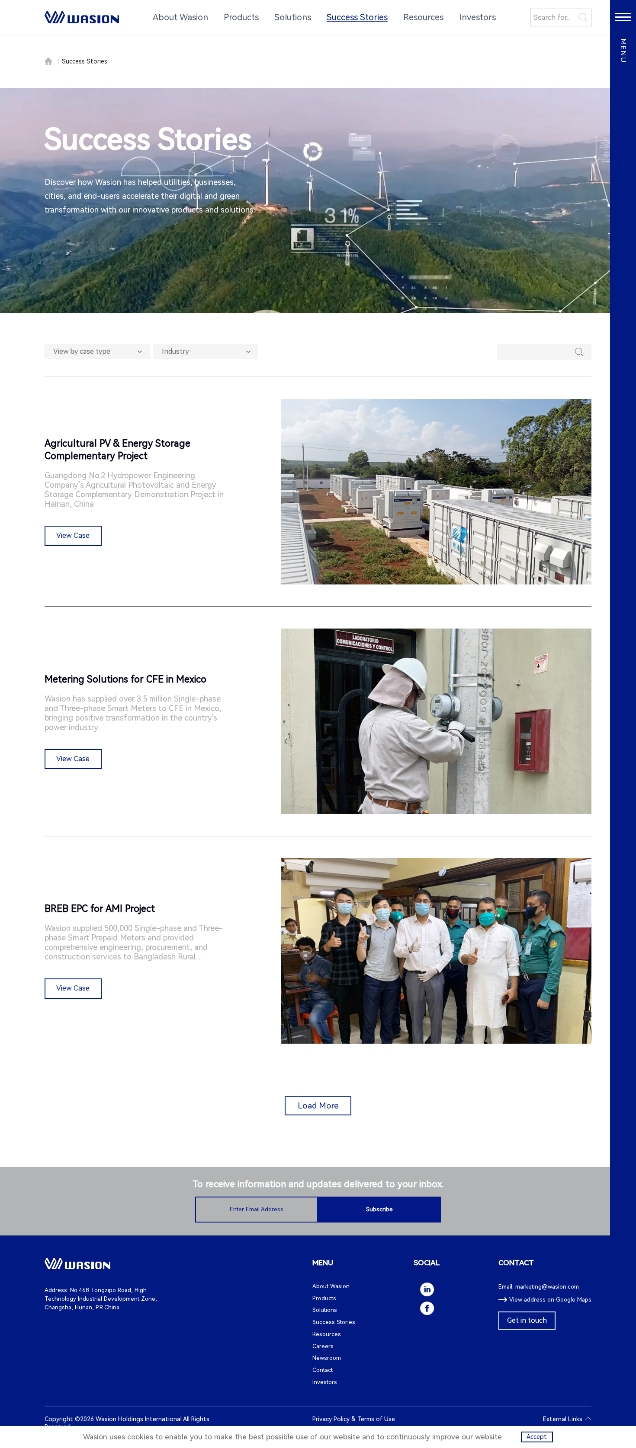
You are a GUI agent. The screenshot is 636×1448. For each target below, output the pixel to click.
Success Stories (84, 61)
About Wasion (331, 1286)
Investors (324, 1382)
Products (324, 1298)
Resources (326, 1334)
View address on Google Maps (550, 1299)
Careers (323, 1346)
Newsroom (326, 1358)
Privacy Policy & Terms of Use (353, 1419)
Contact (322, 1370)
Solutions (324, 1310)
